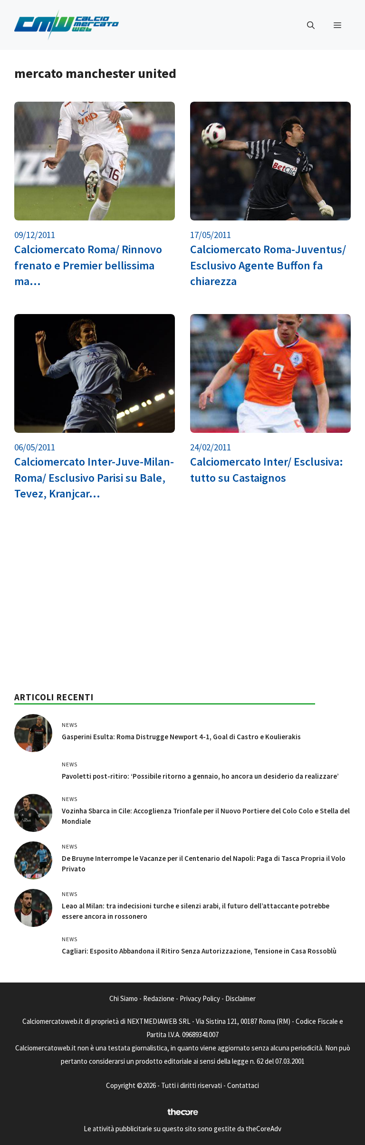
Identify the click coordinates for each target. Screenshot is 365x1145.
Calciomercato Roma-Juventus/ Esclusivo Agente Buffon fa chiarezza (268, 265)
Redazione (158, 998)
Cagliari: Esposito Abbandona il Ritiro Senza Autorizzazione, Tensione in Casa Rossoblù (199, 950)
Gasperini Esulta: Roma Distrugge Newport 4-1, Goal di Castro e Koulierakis (181, 736)
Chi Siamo (123, 998)
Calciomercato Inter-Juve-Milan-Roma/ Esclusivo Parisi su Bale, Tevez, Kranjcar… (94, 477)
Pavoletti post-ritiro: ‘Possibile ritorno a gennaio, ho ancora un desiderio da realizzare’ (200, 776)
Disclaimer (240, 998)
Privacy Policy (200, 998)
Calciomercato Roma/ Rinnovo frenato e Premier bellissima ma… (88, 265)
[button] (311, 25)
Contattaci (243, 1085)
